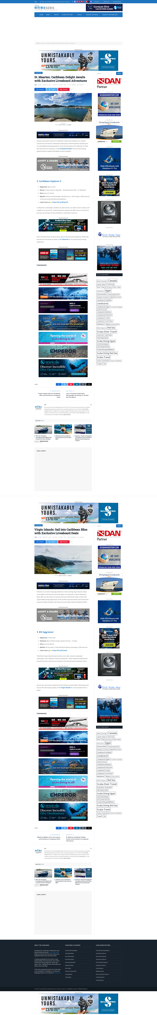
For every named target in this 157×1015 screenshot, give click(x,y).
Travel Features (100, 980)
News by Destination (110, 14)
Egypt (108, 290)
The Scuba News (81, 412)
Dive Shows (108, 287)
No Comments (72, 85)
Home (41, 14)
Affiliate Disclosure (82, 989)
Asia (98, 281)
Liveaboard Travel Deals (105, 321)
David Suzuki (110, 284)
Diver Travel (101, 287)
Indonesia (113, 297)
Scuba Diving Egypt (106, 341)
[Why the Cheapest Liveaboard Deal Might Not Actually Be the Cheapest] (43, 429)
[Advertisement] (78, 29)
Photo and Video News (70, 971)
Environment (102, 294)
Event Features (99, 968)
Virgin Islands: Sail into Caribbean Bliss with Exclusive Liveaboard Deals (49, 395)
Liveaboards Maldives (104, 312)
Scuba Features (67, 14)
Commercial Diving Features (103, 950)
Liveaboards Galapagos (117, 307)
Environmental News (113, 294)
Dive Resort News (69, 959)
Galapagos (99, 297)
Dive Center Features (101, 956)
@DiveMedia (67, 414)
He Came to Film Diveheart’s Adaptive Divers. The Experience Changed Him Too (52, 2)
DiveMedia (70, 989)
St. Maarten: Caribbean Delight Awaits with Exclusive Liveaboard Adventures (77, 839)
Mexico (108, 324)
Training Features (100, 977)
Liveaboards (102, 303)
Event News (68, 968)
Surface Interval (92, 14)
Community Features (101, 953)
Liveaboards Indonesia (101, 309)
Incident (106, 297)
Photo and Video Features (102, 974)
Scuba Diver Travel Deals (104, 335)
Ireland (119, 297)
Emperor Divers (44, 441)
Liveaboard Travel (103, 318)
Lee (40, 85)
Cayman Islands (101, 284)
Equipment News (69, 965)
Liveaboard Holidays (104, 300)
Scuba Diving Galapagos (102, 344)
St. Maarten (64, 239)
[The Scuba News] (46, 7)
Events (56, 14)
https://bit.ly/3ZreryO (59, 650)
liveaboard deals (66, 149)
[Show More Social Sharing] (71, 89)
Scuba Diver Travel (107, 331)
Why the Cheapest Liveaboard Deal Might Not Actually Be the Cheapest (44, 437)
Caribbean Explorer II (50, 181)
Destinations (124, 1)
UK (105, 364)
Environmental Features (102, 962)
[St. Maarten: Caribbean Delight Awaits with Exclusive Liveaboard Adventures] (63, 107)
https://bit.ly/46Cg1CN (60, 202)
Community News (69, 953)
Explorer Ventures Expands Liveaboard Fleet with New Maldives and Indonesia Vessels (83, 438)
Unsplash (69, 124)
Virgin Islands (65, 688)
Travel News (38, 73)
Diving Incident (100, 291)
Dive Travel (116, 287)
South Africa (118, 360)
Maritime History (100, 971)
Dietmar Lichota (62, 575)
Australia (104, 281)
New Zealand (115, 324)
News (48, 14)
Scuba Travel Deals (103, 361)
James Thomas (62, 124)
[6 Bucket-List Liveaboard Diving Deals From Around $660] (63, 429)
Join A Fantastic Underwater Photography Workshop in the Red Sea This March (77, 395)
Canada (112, 280)
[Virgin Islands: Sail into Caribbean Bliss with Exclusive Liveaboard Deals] (63, 559)
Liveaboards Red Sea (104, 315)
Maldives (100, 324)
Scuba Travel (103, 357)
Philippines (103, 328)
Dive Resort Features (101, 959)
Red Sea (111, 327)
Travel (79, 14)
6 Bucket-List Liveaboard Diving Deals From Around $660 (63, 437)
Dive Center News (69, 956)
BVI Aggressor (46, 632)
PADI (98, 328)
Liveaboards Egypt (103, 307)
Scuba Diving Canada (102, 338)
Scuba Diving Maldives (105, 349)
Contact (104, 1)
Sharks (112, 360)
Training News (68, 974)
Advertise (113, 1)
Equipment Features (101, 965)
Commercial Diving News (71, 950)
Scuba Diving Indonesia (103, 346)
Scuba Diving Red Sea (107, 353)
